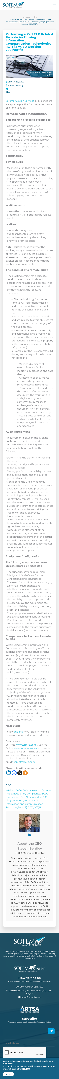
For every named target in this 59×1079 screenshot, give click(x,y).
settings (26, 1069)
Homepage (26, 17)
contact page (24, 981)
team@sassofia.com (23, 762)
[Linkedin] (8, 772)
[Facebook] (14, 772)
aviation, (10, 790)
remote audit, (32, 800)
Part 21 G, (18, 800)
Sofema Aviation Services (20, 101)
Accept (8, 1074)
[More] (25, 772)
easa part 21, (36, 797)
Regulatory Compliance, (27, 793)
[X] (19, 772)
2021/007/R (34, 807)
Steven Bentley (15, 85)
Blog (35, 17)
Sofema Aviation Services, (37, 790)
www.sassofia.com (26, 744)
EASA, (19, 790)
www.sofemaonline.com (27, 748)
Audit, (9, 793)
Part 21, (24, 797)
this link (18, 731)
